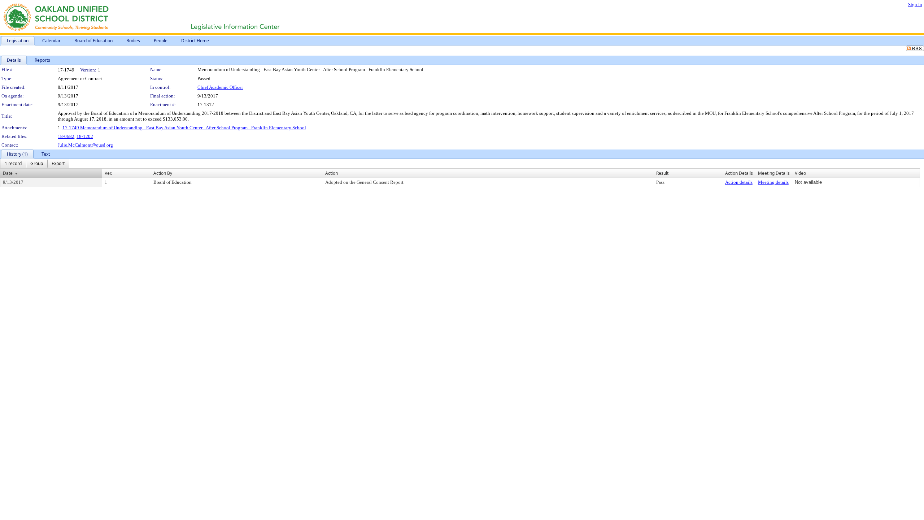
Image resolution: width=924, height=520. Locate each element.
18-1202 (85, 136)
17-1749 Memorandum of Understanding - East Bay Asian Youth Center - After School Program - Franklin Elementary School (184, 127)
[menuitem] (13, 163)
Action (331, 173)
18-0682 (66, 136)
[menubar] (34, 163)
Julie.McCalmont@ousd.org (85, 145)
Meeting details (773, 182)
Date (8, 173)
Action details (739, 182)
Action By (162, 173)
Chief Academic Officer (220, 87)
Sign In (915, 4)
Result (662, 173)
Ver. (108, 173)
